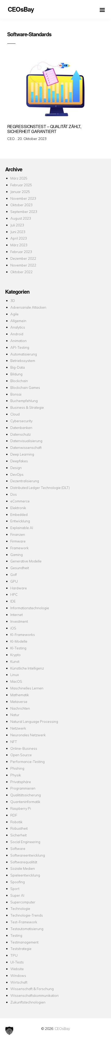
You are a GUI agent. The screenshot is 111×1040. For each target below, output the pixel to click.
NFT (13, 741)
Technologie (20, 908)
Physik (15, 775)
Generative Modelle (26, 561)
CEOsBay (62, 1028)
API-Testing (19, 347)
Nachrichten (20, 708)
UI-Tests (17, 962)
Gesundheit (19, 568)
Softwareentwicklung (27, 855)
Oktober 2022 (21, 272)
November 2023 (23, 198)
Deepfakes (19, 461)
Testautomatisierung (26, 928)
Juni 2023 (17, 231)
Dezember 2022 (23, 258)
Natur (14, 714)
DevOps (16, 474)
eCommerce (20, 501)
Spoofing (17, 882)
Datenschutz (20, 434)
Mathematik (19, 695)
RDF (13, 815)
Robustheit (19, 828)
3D (12, 300)
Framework (19, 548)
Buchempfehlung (24, 400)
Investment (19, 621)
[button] (9, 1030)
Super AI (17, 895)
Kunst (14, 661)
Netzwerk (18, 728)
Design (16, 467)
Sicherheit (18, 835)
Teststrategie (20, 948)
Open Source (21, 755)
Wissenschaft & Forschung (32, 988)
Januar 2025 (20, 191)
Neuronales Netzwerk (28, 735)
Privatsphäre (20, 781)
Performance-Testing (27, 761)
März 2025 (18, 178)
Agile (14, 314)
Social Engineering (25, 842)
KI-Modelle (18, 641)
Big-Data (17, 367)
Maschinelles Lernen (26, 688)
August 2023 (20, 218)
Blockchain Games (25, 387)
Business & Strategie (27, 407)
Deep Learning (22, 454)
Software (17, 848)
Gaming (16, 554)
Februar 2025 (21, 185)
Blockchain (19, 380)
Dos (13, 494)
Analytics (17, 327)
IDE (13, 601)
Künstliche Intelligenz (27, 668)
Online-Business (23, 748)
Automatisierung (23, 354)
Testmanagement (24, 942)
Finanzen (17, 534)
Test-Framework (23, 922)
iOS (13, 628)
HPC (14, 594)
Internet (16, 614)
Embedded (19, 514)
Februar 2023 (21, 251)
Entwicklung (20, 521)
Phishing (17, 768)
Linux (14, 674)
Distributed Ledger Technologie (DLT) (40, 487)
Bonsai (15, 394)
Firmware (18, 541)
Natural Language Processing (34, 721)
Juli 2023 (17, 225)
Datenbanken (21, 427)
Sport (14, 888)
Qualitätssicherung (25, 795)
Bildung (16, 374)
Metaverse (18, 701)
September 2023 (23, 211)
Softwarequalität (23, 862)
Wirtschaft (18, 982)
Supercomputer (22, 902)
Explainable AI (21, 527)
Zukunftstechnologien (27, 1002)
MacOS (16, 681)
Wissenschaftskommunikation (34, 995)
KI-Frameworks (22, 634)
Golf (13, 574)
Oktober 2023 (21, 205)
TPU (14, 955)
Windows (18, 975)
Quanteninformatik (25, 801)
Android (16, 334)
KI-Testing (18, 648)
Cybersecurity (21, 421)
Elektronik (18, 508)
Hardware (18, 588)
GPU (14, 581)
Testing (16, 935)
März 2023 (18, 245)
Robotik (16, 822)
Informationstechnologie (29, 608)
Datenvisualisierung (26, 441)
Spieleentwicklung (25, 875)
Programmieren (22, 788)
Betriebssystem (22, 360)
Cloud (15, 414)
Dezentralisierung (24, 481)
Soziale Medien (22, 868)
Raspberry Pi (20, 808)
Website (17, 969)
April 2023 (18, 238)
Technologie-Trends (26, 915)
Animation (18, 340)
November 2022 (23, 265)
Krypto (15, 654)
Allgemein (18, 320)
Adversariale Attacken (28, 307)
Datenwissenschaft (26, 447)
